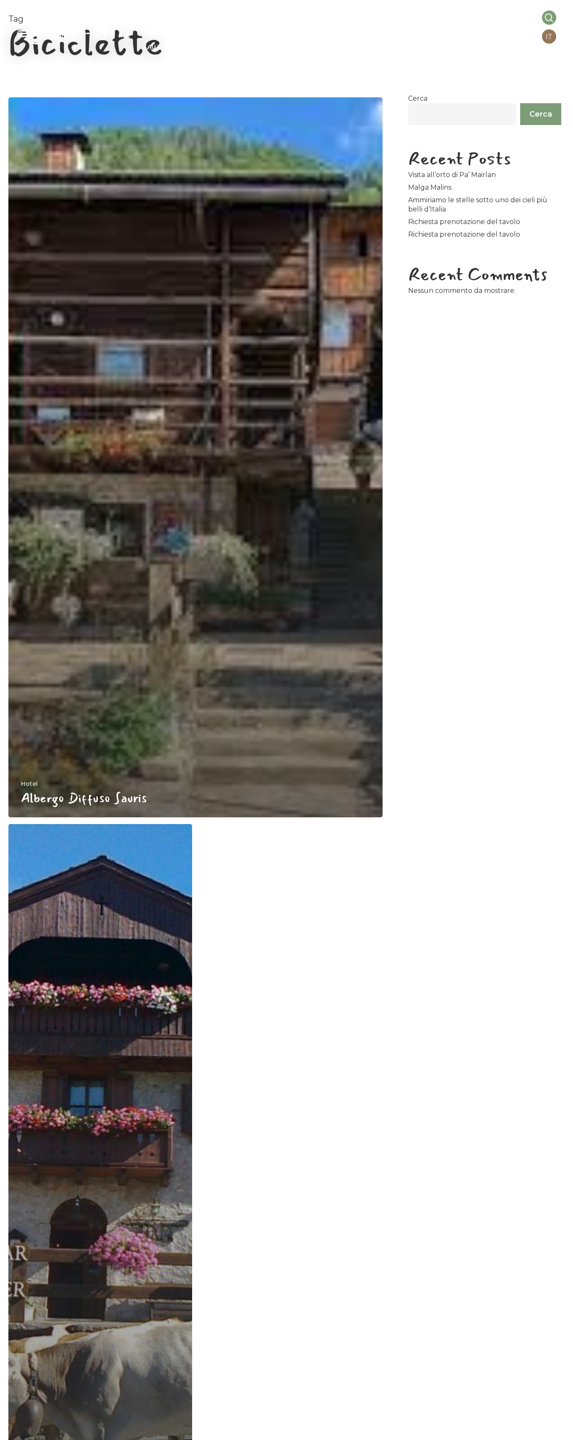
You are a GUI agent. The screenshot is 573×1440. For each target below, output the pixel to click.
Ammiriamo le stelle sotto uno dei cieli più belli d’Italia (477, 204)
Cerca (417, 98)
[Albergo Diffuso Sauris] (195, 457)
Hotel (29, 784)
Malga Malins (429, 187)
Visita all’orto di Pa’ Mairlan (452, 175)
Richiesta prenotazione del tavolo (464, 222)
